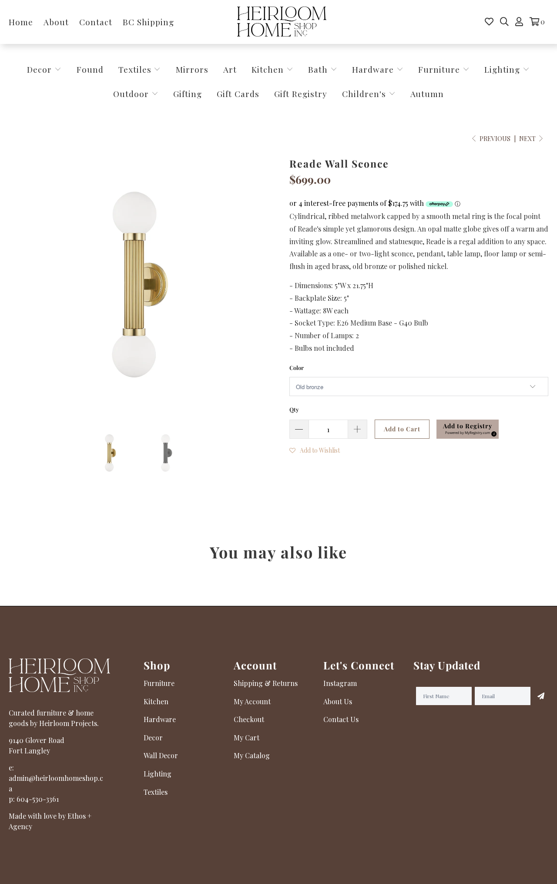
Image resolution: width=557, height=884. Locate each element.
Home (21, 21)
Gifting (187, 93)
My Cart (246, 737)
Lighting (503, 69)
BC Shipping (148, 21)
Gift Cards (238, 93)
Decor (40, 69)
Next (528, 138)
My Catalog (252, 755)
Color (296, 367)
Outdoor (132, 93)
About (56, 21)
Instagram (340, 683)
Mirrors (192, 69)
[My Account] (519, 22)
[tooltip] (493, 433)
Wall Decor (161, 755)
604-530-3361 (38, 798)
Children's (365, 93)
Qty (294, 409)
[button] (467, 429)
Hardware (374, 69)
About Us (337, 701)
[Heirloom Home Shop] (281, 22)
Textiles (136, 69)
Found (90, 69)
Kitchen (268, 69)
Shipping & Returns (266, 683)
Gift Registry (300, 93)
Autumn (427, 93)
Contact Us (341, 719)
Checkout (249, 719)
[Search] (504, 22)
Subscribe (539, 696)
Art (230, 69)
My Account (252, 701)
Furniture (439, 69)
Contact (95, 21)
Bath (319, 69)
